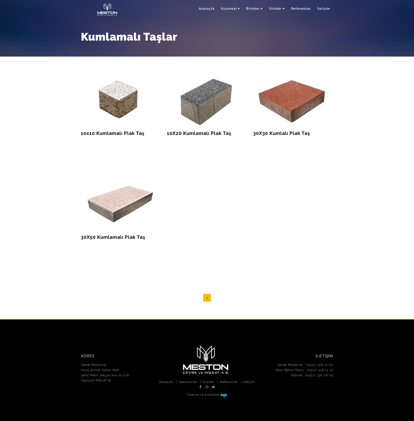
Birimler (253, 8)
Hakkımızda (188, 381)
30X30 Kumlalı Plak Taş (281, 133)
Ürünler (275, 8)
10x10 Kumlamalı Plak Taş (112, 133)
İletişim (323, 8)
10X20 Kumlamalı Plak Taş (199, 133)
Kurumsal (229, 8)
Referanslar (301, 8)
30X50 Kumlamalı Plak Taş (113, 237)
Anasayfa (207, 8)
